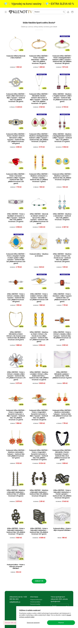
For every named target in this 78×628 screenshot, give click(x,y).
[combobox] (49, 12)
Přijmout (61, 623)
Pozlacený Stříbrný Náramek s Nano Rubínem (16, 57)
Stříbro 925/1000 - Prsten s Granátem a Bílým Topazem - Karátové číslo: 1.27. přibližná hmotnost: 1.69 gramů (62, 297)
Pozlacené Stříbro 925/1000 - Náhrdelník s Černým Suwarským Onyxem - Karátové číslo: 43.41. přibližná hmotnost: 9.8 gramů (62, 455)
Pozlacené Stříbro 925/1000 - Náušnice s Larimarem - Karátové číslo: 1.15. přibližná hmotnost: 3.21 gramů (62, 177)
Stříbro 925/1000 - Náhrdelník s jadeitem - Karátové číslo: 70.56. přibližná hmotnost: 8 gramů (62, 375)
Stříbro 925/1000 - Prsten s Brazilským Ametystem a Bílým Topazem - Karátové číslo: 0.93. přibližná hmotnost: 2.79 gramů (16, 217)
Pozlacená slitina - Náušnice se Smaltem (39, 255)
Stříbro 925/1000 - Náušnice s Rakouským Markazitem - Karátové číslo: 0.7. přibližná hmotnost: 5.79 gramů (16, 493)
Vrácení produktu (35, 602)
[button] (6, 12)
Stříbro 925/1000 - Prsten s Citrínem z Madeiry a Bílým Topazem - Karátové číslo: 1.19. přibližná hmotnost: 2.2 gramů (62, 336)
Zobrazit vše (39, 581)
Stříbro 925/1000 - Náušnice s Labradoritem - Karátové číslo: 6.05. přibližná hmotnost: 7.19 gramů (62, 217)
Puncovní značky (35, 604)
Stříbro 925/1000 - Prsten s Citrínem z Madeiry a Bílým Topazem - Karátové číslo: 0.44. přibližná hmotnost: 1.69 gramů (16, 297)
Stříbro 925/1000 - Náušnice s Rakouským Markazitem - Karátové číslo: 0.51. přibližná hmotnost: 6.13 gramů (39, 493)
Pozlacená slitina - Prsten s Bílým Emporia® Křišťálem (62, 529)
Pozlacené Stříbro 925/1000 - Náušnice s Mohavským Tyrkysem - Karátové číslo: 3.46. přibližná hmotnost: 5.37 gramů (15, 454)
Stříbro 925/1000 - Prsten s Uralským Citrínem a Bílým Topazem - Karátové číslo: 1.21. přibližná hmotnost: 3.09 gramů (39, 297)
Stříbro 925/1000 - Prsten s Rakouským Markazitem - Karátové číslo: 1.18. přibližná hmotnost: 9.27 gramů (39, 531)
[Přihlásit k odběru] (66, 606)
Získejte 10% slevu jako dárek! (15, 623)
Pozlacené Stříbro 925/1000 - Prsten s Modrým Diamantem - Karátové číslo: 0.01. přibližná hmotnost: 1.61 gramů (39, 59)
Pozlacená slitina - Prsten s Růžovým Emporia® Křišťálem (16, 566)
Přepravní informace (36, 599)
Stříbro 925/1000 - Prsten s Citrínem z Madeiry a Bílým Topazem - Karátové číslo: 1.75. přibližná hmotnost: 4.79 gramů (15, 376)
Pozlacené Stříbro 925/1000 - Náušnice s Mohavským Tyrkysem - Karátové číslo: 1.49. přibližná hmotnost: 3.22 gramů (62, 414)
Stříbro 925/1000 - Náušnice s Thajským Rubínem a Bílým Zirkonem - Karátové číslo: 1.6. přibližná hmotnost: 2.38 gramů (62, 97)
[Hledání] (64, 12)
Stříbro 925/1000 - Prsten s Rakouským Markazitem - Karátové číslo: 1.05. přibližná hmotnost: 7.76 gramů (16, 531)
